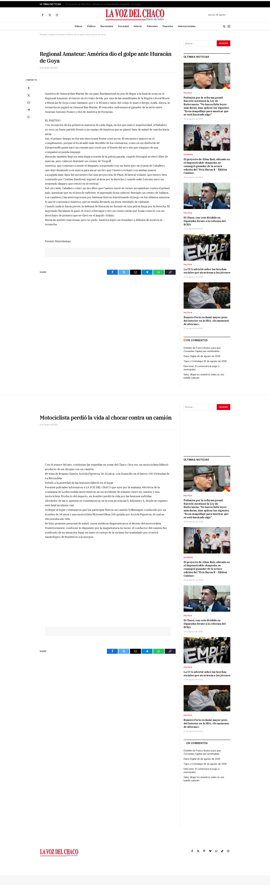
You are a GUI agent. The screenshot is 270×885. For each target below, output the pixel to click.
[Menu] (229, 26)
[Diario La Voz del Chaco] (135, 14)
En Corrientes (197, 340)
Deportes (168, 26)
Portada (43, 34)
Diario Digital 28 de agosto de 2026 (202, 356)
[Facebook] (29, 88)
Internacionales (186, 26)
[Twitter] (29, 95)
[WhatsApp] (29, 117)
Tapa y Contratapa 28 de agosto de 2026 (205, 361)
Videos (78, 26)
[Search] (224, 26)
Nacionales (106, 26)
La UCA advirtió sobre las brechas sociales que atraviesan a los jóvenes (207, 271)
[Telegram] (29, 110)
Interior (138, 26)
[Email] (29, 102)
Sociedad (123, 26)
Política (91, 26)
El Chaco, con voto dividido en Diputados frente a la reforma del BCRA (205, 221)
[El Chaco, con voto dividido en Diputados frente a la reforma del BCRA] (207, 196)
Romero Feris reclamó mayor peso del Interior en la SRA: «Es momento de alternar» (206, 321)
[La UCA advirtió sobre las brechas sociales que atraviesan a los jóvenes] (207, 247)
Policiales (152, 26)
